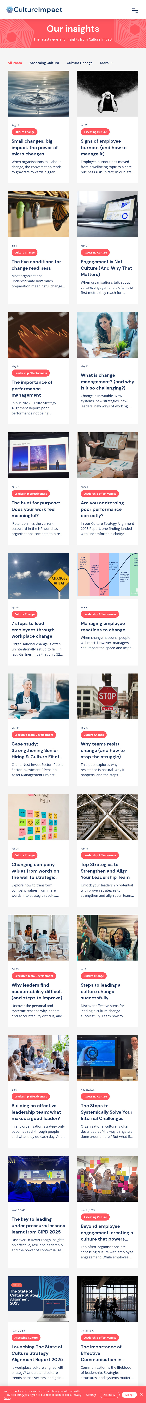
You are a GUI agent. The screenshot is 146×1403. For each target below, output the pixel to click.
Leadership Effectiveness (30, 373)
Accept (129, 1395)
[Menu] (135, 10)
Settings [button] (91, 1395)
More (104, 63)
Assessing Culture (44, 63)
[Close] (141, 1394)
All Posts (15, 63)
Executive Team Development (33, 735)
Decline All (109, 1395)
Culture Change (80, 63)
